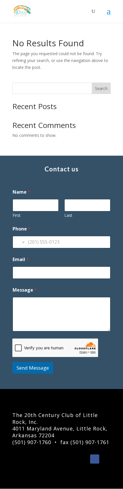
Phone (22, 229)
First (17, 215)
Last (68, 215)
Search (101, 88)
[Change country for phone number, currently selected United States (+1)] (19, 242)
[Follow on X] (106, 459)
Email (21, 259)
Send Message (33, 367)
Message (25, 290)
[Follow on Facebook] (94, 459)
